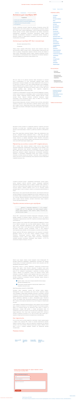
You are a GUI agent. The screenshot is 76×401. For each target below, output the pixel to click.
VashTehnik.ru (17, 12)
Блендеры (55, 15)
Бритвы (54, 17)
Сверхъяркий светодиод (57, 91)
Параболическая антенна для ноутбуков (21, 22)
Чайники (55, 60)
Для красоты (56, 27)
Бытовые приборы (57, 18)
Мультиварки (56, 41)
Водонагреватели (57, 22)
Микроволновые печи (57, 38)
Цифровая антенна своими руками (41, 341)
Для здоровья (56, 25)
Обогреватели (56, 43)
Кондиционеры (56, 33)
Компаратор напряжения (57, 90)
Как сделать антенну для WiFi (25, 341)
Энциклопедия (56, 64)
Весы (54, 20)
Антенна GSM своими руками (33, 340)
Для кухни (55, 29)
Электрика (55, 62)
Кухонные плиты (56, 36)
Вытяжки (55, 24)
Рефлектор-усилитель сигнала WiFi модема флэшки (24, 21)
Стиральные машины (57, 53)
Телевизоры (55, 55)
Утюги (54, 57)
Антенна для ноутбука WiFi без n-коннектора (22, 19)
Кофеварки (55, 34)
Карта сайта (60, 9)
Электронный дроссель (57, 96)
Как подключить (17, 24)
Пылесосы (55, 48)
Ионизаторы (55, 31)
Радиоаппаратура (23, 12)
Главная (54, 9)
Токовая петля (55, 92)
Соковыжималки (56, 51)
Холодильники (56, 59)
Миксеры (55, 40)
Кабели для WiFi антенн (18, 340)
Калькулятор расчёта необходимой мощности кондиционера (58, 76)
